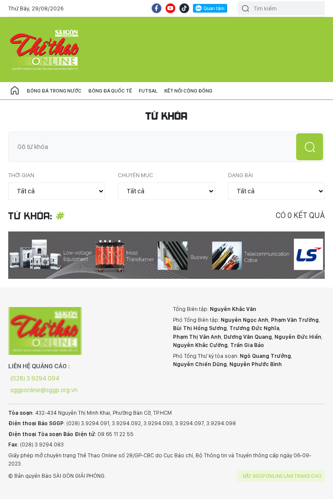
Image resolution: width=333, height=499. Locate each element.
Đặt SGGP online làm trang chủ (282, 476)
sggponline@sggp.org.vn (44, 390)
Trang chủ (14, 90)
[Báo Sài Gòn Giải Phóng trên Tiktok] (184, 8)
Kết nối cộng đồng (188, 91)
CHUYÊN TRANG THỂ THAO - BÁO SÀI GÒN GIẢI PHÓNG (45, 49)
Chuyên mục (135, 175)
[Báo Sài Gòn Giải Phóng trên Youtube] (170, 8)
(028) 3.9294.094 (34, 378)
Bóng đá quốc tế (110, 91)
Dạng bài (240, 175)
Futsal (148, 91)
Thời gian (21, 175)
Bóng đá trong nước (54, 91)
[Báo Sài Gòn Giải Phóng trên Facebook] (156, 8)
